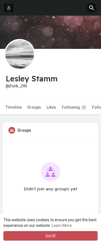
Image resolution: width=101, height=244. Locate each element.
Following (73, 107)
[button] (92, 8)
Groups (34, 107)
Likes (51, 107)
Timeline (14, 107)
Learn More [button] (62, 225)
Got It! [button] (50, 236)
